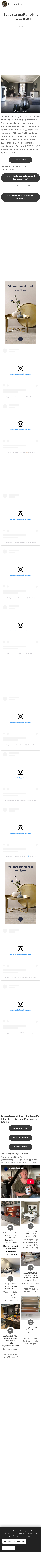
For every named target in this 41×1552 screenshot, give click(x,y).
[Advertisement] (20, 51)
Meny (38, 4)
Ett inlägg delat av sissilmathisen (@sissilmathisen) (20, 977)
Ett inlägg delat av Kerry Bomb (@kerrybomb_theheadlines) (22, 542)
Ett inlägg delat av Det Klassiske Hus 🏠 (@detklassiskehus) (22, 452)
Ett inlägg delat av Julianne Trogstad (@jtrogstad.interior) (21, 745)
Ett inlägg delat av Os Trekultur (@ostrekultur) (20, 598)
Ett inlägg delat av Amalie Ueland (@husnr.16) (20, 653)
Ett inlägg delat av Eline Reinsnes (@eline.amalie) (20, 800)
